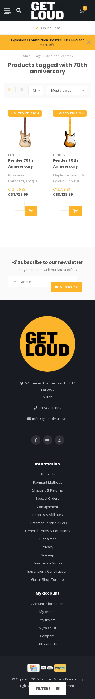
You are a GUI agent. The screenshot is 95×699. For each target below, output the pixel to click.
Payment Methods (47, 482)
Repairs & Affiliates (47, 514)
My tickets (47, 619)
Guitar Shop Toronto (47, 579)
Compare (47, 636)
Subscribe (68, 287)
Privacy (47, 547)
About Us (47, 474)
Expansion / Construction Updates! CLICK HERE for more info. (47, 42)
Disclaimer (47, 539)
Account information (47, 603)
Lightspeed (28, 686)
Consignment (47, 506)
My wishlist (47, 628)
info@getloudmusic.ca (50, 418)
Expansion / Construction (47, 571)
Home (25, 56)
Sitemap (47, 555)
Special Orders (47, 498)
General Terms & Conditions (47, 530)
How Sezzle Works (48, 563)
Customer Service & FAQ (47, 522)
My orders (47, 611)
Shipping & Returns (47, 490)
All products (47, 644)
